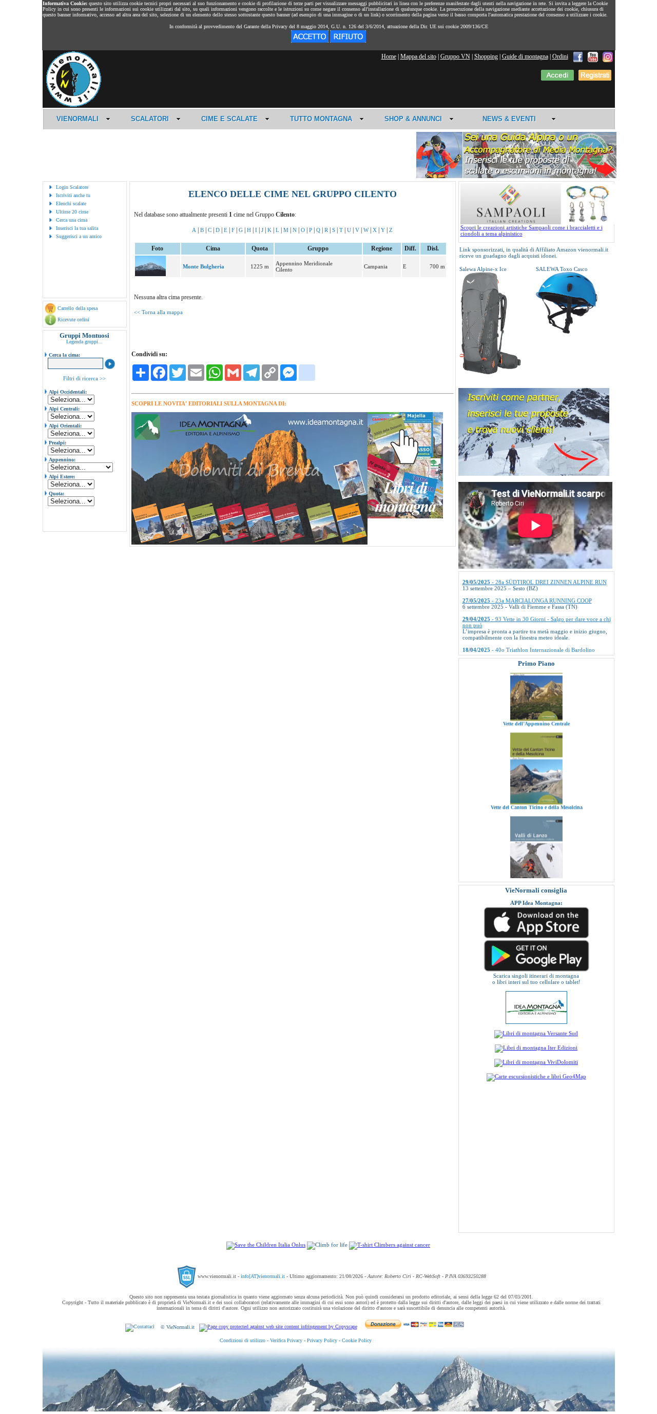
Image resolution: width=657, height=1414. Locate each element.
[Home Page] (73, 105)
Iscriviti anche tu (73, 195)
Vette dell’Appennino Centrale (536, 692)
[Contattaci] (139, 1327)
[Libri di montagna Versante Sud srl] (536, 1033)
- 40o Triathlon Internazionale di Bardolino (528, 627)
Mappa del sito (418, 56)
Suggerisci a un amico (79, 236)
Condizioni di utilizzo (242, 1340)
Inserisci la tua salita (77, 228)
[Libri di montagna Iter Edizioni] (536, 1047)
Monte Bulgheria (203, 266)
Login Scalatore (72, 187)
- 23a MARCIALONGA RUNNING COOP (527, 578)
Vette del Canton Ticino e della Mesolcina (536, 776)
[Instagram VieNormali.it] (608, 56)
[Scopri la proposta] (533, 474)
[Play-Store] (536, 970)
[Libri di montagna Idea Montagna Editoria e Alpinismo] (536, 1022)
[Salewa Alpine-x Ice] (490, 373)
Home (388, 56)
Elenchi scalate (71, 203)
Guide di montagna (525, 56)
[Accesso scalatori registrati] (557, 78)
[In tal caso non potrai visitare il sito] (348, 40)
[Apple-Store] (536, 937)
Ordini (560, 56)
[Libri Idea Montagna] (249, 543)
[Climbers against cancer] (389, 1245)
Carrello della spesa (77, 308)
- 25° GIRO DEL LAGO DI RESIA (518, 646)
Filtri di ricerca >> (84, 378)
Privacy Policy (322, 1340)
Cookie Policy (357, 1340)
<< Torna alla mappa (158, 312)
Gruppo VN (455, 56)
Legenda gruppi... (84, 341)
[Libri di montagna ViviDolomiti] (536, 1062)
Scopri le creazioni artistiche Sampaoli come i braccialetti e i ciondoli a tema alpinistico (531, 230)
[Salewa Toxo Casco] (566, 331)
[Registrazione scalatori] (594, 78)
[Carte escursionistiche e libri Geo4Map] (536, 1076)
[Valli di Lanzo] (536, 855)
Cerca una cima (71, 220)
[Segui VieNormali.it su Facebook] (578, 56)
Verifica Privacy (286, 1340)
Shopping (486, 56)
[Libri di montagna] (405, 516)
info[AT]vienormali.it (263, 1276)
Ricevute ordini (73, 319)
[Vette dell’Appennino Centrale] (536, 688)
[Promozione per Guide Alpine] (516, 176)
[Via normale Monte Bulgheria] (150, 274)
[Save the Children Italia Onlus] (265, 1245)
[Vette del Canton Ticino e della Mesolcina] (536, 771)
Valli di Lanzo (536, 860)
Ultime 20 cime (72, 212)
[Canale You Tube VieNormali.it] (593, 56)
